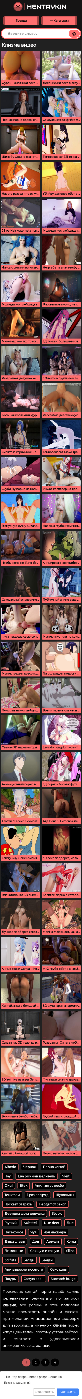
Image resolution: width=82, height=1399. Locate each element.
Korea (71, 1241)
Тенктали (12, 1195)
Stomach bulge (63, 1279)
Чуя (33, 1232)
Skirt (66, 1176)
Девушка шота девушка (25, 1213)
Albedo (10, 1167)
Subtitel (30, 1223)
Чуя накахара (55, 1232)
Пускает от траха (18, 1204)
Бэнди (47, 1260)
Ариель (52, 1241)
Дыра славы (15, 1241)
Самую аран (34, 1279)
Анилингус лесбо (49, 1185)
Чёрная (29, 1167)
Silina (70, 1251)
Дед (35, 1241)
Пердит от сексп (52, 1204)
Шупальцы (65, 1195)
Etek (23, 1185)
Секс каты (58, 1269)
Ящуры (11, 1279)
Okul (9, 1185)
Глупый (11, 1223)
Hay (8, 1176)
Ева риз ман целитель (36, 1176)
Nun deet (52, 1223)
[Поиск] (74, 34)
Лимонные (14, 1251)
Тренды (21, 20)
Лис (70, 1223)
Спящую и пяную (44, 1251)
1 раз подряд (38, 1195)
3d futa (10, 1260)
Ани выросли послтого (24, 1269)
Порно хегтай (54, 1167)
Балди (28, 1260)
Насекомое (14, 1232)
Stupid (57, 1213)
